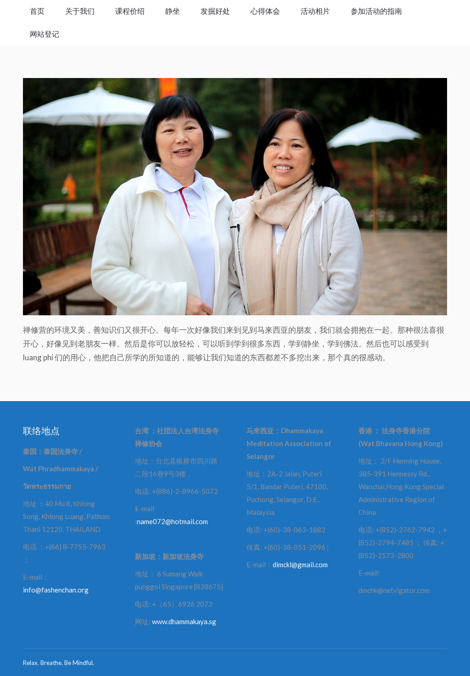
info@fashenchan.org (56, 590)
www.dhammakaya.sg (184, 621)
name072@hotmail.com (172, 521)
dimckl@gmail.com (300, 564)
